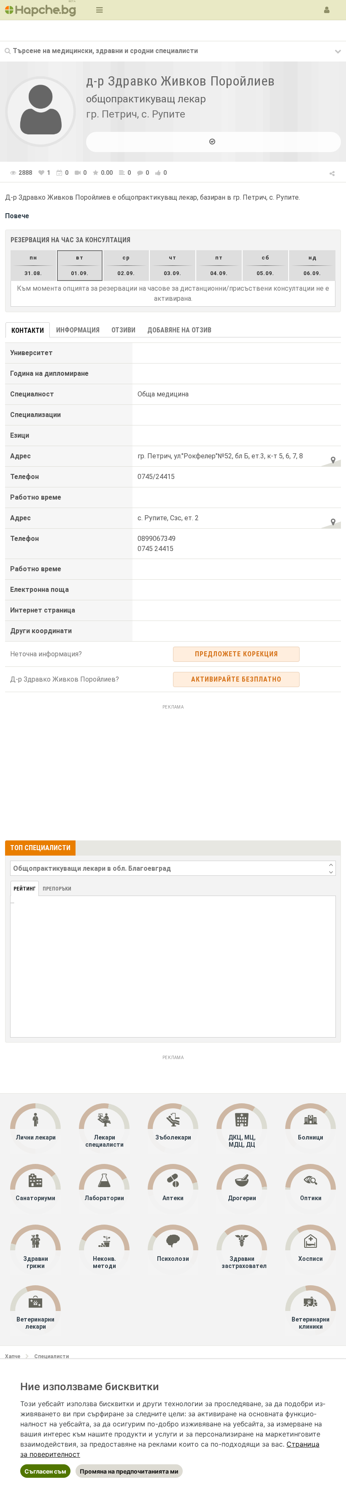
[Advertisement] (173, 771)
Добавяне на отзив (179, 330)
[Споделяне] (333, 172)
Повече (17, 216)
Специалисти (51, 1356)
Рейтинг (25, 889)
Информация (78, 330)
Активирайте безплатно (236, 679)
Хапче (12, 1356)
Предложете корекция (236, 654)
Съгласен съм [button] (45, 1471)
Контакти (27, 330)
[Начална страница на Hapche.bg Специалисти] (40, 9)
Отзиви (123, 330)
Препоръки (57, 889)
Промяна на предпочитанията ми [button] (129, 1471)
